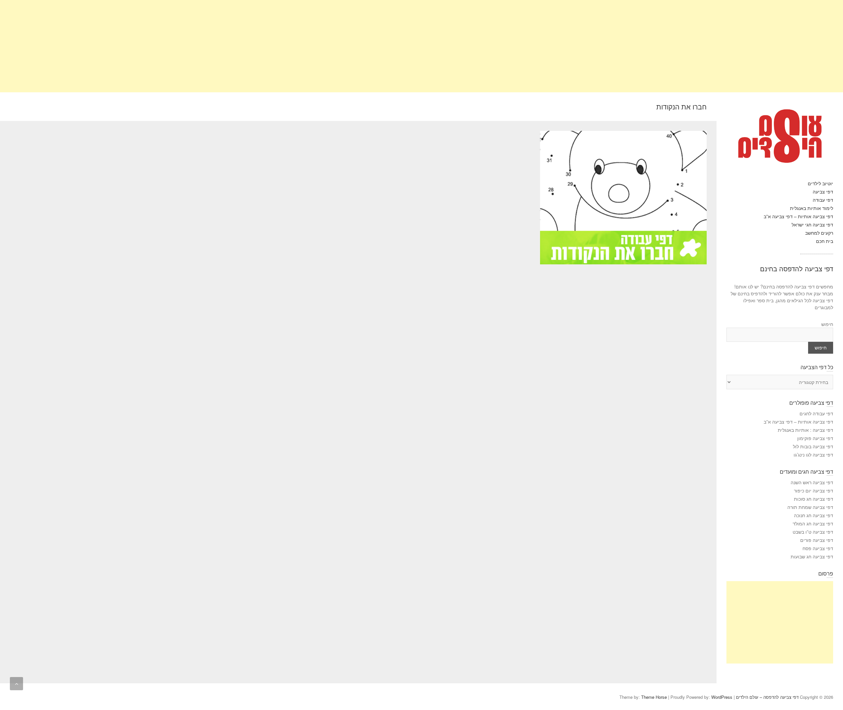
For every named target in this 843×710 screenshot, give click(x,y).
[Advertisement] (645, 46)
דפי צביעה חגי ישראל (812, 224)
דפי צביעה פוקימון (815, 438)
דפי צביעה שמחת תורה (810, 507)
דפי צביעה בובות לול (813, 446)
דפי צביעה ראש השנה (812, 482)
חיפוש (827, 324)
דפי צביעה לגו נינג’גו (813, 454)
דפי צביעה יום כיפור (813, 490)
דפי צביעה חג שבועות (812, 556)
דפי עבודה (823, 199)
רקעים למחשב (819, 232)
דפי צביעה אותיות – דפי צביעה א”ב (798, 216)
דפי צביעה (823, 191)
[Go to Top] (16, 683)
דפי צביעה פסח (817, 548)
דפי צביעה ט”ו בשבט (813, 531)
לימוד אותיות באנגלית (811, 208)
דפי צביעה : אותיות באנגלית (805, 430)
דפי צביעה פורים (816, 540)
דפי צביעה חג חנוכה (813, 515)
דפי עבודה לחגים (816, 413)
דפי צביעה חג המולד (813, 523)
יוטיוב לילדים (820, 183)
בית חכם (824, 241)
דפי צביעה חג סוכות (813, 498)
